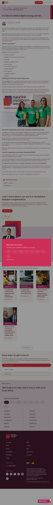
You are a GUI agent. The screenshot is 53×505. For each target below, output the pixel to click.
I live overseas (9, 259)
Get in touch (42, 501)
